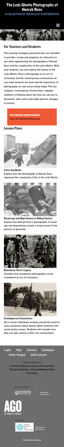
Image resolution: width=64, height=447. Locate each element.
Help (19, 350)
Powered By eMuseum (32, 440)
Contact (32, 350)
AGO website (39, 355)
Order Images (17, 355)
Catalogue (48, 350)
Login (7, 350)
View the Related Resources (25, 118)
